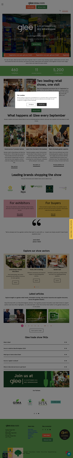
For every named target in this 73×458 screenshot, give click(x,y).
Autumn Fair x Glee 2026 (71, 229)
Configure (31, 104)
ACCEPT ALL (42, 104)
